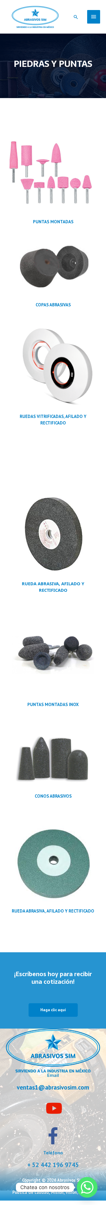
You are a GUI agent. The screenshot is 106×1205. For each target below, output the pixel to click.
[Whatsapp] (87, 1187)
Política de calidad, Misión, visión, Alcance (53, 1192)
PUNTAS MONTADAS (53, 221)
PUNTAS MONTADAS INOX (53, 704)
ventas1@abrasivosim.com (53, 1087)
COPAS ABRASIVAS (53, 305)
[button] (76, 17)
